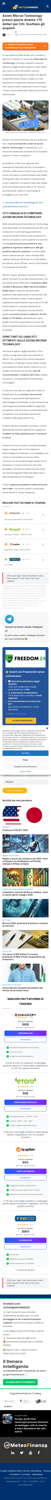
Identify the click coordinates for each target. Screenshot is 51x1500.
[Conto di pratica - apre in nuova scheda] (43, 545)
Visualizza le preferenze (25, 767)
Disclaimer (37, 1474)
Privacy (47, 1470)
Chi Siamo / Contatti (20, 1474)
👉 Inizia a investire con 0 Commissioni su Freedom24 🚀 (22, 46)
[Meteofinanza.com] (25, 7)
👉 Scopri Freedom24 (20, 720)
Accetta (25, 753)
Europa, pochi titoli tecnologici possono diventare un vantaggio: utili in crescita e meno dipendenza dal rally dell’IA (31, 1425)
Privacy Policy (25, 771)
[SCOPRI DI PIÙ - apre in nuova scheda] (43, 560)
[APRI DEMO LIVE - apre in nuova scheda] (43, 515)
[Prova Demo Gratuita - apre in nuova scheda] (43, 530)
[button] (47, 728)
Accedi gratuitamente (20, 1382)
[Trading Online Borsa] (25, 1445)
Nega (25, 760)
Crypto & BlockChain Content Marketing (20, 1470)
